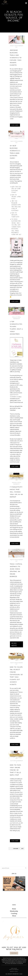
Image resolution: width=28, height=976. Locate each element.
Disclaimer (14, 968)
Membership (14, 911)
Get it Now (14, 953)
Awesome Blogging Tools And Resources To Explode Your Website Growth (16, 57)
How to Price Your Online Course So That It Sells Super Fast (15, 770)
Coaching (14, 913)
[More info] (25, 3)
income (12, 611)
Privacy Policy (14, 971)
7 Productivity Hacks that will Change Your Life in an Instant (16, 492)
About (14, 916)
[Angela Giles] (4, 3)
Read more (15, 125)
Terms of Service (14, 969)
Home (14, 909)
